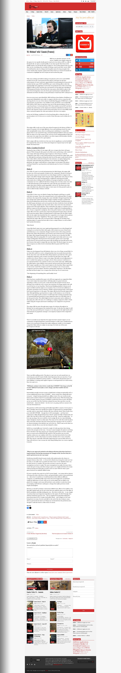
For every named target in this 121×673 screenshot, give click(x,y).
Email (52, 559)
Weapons (51, 1)
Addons (27, 1)
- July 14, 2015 (39, 625)
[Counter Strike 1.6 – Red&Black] (30, 617)
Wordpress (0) (59, 538)
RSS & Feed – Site (81, 130)
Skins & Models (56, 1)
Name (29, 559)
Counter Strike (39, 12)
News (27, 12)
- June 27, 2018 (62, 603)
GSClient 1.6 (84, 182)
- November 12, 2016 (64, 636)
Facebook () (65, 538)
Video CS (46, 12)
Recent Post (78, 163)
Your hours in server (85, 88)
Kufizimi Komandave (81, 159)
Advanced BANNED (60, 634)
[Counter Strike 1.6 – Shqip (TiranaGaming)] (30, 639)
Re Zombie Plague (80, 132)
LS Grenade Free (60, 623)
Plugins (31, 1)
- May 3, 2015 (39, 638)
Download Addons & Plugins (56, 579)
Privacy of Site (51, 670)
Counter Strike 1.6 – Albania (86, 107)
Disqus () (71, 538)
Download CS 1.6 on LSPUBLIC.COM (34, 579)
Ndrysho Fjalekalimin (81, 152)
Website (29, 563)
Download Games (82, 81)
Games (52, 12)
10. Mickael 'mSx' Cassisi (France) (40, 517)
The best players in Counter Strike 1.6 (62, 533)
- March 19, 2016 (40, 603)
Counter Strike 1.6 (82, 79)
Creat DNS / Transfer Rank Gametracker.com (82, 147)
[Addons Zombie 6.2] (60, 585)
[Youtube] (88, 1)
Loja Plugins (59, 601)
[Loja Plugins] (53, 605)
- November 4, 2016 (63, 625)
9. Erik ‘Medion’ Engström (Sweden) (37, 533)
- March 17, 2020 (88, 184)
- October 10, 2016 (56, 594)
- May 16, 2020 (62, 614)
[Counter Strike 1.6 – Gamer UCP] (30, 628)
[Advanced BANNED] (53, 639)
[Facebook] (81, 1)
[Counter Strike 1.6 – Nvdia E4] (30, 605)
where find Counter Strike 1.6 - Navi (40, 518)
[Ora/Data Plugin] (53, 616)
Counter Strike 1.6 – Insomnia (35, 592)
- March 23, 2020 (88, 170)
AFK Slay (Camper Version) (82, 134)
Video (37, 514)
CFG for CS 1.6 (45, 1)
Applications (58, 12)
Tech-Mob (78, 87)
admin (29, 55)
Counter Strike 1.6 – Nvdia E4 (40, 601)
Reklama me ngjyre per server (86, 94)
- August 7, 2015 (32, 594)
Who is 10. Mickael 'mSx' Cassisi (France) (60, 518)
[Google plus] (86, 1)
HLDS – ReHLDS (91, 12)
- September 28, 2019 (89, 196)
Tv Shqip (35, 1)
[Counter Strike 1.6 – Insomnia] (37, 585)
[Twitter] (83, 1)
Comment (30, 547)
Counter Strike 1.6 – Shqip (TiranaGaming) (39, 635)
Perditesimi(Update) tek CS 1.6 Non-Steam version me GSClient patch (84, 156)
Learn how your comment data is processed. (60, 572)
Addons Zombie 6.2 (55, 592)
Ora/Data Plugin (79, 137)
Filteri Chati (78, 150)
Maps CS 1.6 (40, 1)
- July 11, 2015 (39, 614)
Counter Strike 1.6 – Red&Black (40, 613)
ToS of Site (58, 670)
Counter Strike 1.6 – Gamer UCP (40, 624)
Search (92, 1)
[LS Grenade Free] (53, 627)
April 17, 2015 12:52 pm (35, 55)
